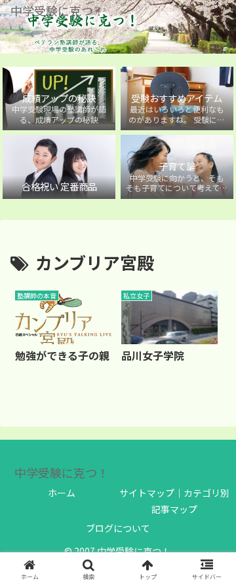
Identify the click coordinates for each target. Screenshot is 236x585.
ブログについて (118, 528)
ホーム (61, 492)
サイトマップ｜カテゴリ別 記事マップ (174, 501)
